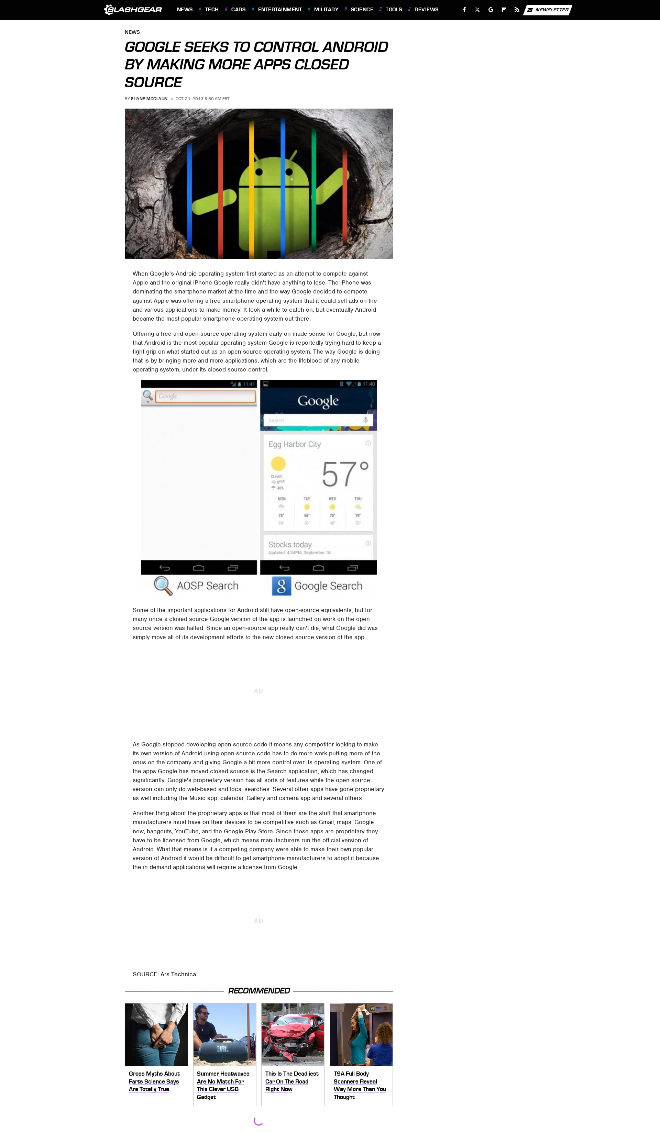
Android (186, 273)
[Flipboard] (504, 9)
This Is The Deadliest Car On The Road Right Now (292, 1081)
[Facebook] (465, 9)
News (184, 10)
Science (362, 10)
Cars (238, 10)
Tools (394, 10)
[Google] (490, 9)
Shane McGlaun (149, 98)
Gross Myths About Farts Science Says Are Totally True (154, 1081)
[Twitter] (477, 9)
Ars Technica (178, 974)
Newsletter (552, 9)
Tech (212, 10)
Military (326, 10)
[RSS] (517, 9)
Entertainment (280, 10)
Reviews (426, 10)
